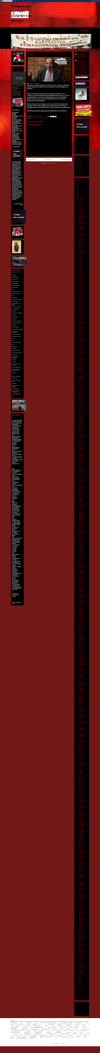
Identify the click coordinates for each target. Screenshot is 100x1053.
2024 (78, 184)
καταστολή (49, 1032)
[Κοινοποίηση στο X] (53, 116)
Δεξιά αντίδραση (63, 1022)
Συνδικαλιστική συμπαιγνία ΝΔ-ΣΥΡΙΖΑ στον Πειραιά (81, 621)
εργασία (35, 1030)
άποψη (17, 1025)
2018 (78, 196)
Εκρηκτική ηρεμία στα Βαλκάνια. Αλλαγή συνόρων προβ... (80, 500)
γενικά (54, 1029)
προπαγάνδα (78, 1035)
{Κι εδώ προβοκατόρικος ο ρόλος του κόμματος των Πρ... (81, 814)
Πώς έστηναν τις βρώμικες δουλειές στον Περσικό (81, 670)
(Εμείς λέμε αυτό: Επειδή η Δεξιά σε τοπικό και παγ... (81, 751)
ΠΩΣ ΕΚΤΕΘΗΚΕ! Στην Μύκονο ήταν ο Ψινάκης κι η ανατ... (81, 938)
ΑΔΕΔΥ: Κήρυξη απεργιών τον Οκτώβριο (81, 240)
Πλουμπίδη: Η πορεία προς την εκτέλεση (81, 971)
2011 (78, 998)
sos (22, 1022)
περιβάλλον (33, 1035)
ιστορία (65, 1030)
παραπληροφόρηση (18, 1035)
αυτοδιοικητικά (34, 1029)
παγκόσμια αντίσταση (52, 1033)
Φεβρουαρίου (81, 983)
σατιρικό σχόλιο (33, 1037)
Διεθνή (70, 1022)
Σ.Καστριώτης (77, 1024)
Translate (85, 78)
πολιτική (59, 1035)
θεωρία (58, 1030)
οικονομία (38, 1034)
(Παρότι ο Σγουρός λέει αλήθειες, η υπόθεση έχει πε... (81, 353)
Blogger (63, 1043)
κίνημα (71, 1030)
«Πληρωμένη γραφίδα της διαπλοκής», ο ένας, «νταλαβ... (81, 212)
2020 (78, 192)
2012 (78, 996)
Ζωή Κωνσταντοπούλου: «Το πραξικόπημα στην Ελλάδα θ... (81, 469)
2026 (78, 181)
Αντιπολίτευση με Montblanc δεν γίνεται (81, 299)
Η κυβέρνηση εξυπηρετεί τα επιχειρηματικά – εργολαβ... (81, 825)
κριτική (75, 1032)
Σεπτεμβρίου (80, 205)
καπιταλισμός (38, 118)
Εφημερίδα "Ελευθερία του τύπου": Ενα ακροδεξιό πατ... (81, 566)
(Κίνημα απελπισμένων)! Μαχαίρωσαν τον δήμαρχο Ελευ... (81, 385)
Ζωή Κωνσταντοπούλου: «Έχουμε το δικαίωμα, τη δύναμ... (81, 479)
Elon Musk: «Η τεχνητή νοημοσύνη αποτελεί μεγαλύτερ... (81, 896)
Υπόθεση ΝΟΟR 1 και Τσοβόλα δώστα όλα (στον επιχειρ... (81, 716)
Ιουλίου (79, 974)
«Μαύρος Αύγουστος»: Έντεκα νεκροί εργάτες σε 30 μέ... (81, 222)
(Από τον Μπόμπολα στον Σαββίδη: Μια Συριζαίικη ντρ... (81, 735)
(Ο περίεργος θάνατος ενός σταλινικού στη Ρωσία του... (81, 690)
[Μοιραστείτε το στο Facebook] (54, 116)
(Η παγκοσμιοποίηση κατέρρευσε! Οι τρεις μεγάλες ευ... (81, 709)
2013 (78, 994)
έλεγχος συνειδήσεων (27, 1025)
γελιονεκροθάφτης (45, 1029)
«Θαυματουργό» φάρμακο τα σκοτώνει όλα (81, 217)
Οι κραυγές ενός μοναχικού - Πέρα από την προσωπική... (81, 359)
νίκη (20, 1033)
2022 (78, 188)
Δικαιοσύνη (32, 118)
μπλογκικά (15, 1033)
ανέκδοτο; (60, 1025)
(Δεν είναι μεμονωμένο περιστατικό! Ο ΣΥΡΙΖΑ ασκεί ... (81, 317)
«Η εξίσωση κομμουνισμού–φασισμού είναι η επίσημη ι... (81, 808)
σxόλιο (12, 1037)
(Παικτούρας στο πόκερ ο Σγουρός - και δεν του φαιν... (81, 277)
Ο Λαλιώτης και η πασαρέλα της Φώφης (81, 272)
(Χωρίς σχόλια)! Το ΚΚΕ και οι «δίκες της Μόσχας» (81, 525)
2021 (78, 190)
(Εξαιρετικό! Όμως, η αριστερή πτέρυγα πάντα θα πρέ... (80, 492)
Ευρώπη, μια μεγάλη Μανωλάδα (80, 398)
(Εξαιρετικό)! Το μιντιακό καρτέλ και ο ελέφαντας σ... (81, 577)
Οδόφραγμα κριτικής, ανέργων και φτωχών (21, 13)
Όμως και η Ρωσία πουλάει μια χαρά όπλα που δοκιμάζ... (81, 531)
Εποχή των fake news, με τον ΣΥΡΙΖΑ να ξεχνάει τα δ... (81, 416)
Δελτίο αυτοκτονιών (52, 1022)
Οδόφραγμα (51, 1024)
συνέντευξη (56, 1037)
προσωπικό (85, 1035)
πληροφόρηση (43, 1035)
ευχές (48, 1030)
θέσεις (76, 172)
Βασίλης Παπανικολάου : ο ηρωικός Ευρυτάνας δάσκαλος (81, 610)
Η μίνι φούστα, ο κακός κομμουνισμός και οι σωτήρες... (81, 403)
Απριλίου (80, 979)
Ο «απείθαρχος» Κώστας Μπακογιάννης (81, 958)
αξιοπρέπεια (63, 1027)
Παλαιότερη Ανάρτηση (65, 159)
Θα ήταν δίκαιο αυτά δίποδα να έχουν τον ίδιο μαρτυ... (81, 858)
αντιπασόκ (25, 1027)
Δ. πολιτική (42, 1022)
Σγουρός (83, 1024)
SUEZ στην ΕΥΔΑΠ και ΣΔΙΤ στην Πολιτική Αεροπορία (80, 346)
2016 (78, 988)
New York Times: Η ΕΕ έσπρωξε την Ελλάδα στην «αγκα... (81, 462)
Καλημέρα (34, 1024)
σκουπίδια (48, 1037)
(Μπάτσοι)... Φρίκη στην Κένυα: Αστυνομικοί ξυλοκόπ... (81, 907)
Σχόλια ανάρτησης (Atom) (52, 163)
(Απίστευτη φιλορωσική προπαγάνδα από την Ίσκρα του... (81, 639)
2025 (78, 183)
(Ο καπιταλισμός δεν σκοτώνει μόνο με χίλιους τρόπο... (81, 246)
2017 (78, 197)
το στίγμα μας (78, 174)
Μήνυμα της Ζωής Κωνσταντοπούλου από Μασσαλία (81, 392)
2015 (78, 990)
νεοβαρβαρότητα (44, 118)
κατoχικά (27, 1032)
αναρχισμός (69, 1025)
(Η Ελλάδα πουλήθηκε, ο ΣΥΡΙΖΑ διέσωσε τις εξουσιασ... (81, 771)
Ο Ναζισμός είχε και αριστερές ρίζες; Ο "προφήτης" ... (81, 556)
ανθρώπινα (84, 1025)
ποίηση (52, 1035)
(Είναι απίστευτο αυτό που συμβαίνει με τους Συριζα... (81, 741)
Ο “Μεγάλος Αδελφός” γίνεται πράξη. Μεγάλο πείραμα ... (81, 364)
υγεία (12, 1038)
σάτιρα (18, 1037)
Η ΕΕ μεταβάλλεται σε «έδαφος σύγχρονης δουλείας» (81, 883)
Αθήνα (36, 1022)
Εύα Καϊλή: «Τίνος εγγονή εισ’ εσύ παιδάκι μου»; (81, 334)
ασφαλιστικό (25, 1029)
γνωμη (61, 1029)
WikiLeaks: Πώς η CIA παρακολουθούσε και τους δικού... (81, 590)
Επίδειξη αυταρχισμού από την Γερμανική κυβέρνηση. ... (81, 538)
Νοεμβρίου (80, 201)
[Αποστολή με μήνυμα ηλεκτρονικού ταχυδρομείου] (50, 116)
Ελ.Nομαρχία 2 (78, 163)
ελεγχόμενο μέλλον (18, 1030)
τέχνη (85, 1037)
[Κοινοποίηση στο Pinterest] (55, 116)
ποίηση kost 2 (78, 167)
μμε (81, 1032)
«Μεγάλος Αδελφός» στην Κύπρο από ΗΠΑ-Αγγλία (81, 778)
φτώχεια (32, 1038)
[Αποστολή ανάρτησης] (48, 116)
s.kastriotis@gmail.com (16, 69)
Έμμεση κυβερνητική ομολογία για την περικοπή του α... (81, 449)
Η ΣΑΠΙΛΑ (80, 605)
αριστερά (77, 165)
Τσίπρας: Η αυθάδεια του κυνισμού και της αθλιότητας (81, 945)
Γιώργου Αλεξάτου (34, 83)
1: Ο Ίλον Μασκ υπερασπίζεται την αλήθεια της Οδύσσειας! (82, 56)
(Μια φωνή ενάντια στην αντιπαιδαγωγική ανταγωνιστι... (81, 583)
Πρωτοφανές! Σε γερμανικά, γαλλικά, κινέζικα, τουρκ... (81, 652)
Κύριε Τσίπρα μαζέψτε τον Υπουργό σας (81, 746)
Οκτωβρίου (80, 203)
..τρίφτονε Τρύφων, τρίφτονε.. (80, 268)
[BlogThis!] (52, 116)
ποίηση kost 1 (78, 169)
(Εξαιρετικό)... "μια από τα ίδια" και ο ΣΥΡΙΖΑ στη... (81, 263)
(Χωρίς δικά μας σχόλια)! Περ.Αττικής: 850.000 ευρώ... (81, 702)
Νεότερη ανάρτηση (31, 159)
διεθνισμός (68, 1029)
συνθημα (73, 1037)
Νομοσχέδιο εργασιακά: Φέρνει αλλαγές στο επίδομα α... (81, 283)
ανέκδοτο (53, 1025)
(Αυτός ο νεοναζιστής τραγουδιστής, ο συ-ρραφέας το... (81, 722)
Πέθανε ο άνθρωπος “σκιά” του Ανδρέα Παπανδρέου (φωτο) (81, 952)
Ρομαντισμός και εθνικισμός (81, 474)
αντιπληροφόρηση (37, 1027)
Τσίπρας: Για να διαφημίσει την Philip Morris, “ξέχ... (81, 322)
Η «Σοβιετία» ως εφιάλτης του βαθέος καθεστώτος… (81, 615)
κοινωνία (68, 1032)
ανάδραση (47, 1025)
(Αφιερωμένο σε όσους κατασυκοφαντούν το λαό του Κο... (81, 252)
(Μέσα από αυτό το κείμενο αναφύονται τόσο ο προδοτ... (81, 443)
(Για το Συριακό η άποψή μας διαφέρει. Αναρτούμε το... (81, 676)
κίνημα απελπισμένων (82, 1030)
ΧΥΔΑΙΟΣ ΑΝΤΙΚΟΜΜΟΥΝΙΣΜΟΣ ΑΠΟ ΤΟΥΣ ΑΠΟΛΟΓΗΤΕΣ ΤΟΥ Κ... (81, 519)
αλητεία (36, 1025)
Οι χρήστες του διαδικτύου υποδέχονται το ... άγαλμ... (81, 572)
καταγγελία (38, 1032)
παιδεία (74, 1033)
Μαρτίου (80, 981)
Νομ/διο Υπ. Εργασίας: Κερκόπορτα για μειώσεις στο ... (81, 229)
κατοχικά (58, 1032)
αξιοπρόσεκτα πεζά (73, 1027)
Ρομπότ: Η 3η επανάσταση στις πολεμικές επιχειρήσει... (81, 513)
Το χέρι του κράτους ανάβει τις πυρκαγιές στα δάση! (81, 925)
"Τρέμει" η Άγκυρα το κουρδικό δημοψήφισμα (81, 820)
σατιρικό (24, 1037)
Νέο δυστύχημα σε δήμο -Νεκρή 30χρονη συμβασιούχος (81, 294)
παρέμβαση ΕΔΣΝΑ (81, 54)
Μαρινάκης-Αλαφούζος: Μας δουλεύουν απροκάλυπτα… (81, 371)
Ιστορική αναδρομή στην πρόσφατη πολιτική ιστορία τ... (80, 423)
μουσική (87, 1032)
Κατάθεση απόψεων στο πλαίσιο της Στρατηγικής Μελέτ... (81, 328)
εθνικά (75, 1029)
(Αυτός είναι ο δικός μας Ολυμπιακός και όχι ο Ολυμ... (81, 436)
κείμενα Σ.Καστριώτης (80, 156)
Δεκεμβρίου (80, 199)
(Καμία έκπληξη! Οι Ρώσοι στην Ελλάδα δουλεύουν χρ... (81, 890)
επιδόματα (28, 1030)
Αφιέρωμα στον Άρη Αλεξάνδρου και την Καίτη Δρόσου (81, 627)
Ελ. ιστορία (77, 158)
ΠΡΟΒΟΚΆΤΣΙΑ (60, 1024)
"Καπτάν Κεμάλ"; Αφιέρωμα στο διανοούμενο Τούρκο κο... (81, 912)
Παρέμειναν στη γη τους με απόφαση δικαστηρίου (81, 840)
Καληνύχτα (41, 1024)
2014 (78, 992)
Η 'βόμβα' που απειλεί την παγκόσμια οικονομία (81, 784)
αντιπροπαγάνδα (53, 1027)
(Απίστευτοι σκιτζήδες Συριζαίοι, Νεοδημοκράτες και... (81, 455)
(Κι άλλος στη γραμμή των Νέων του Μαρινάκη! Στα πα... (81, 684)
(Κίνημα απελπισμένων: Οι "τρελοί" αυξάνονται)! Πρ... (81, 340)
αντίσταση (14, 1027)
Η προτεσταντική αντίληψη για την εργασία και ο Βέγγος (81, 863)
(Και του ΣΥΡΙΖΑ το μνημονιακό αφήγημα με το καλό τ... (81, 853)
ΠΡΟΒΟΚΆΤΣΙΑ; (69, 1024)
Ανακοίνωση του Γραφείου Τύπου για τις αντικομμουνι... (81, 664)
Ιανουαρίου (80, 986)
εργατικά (41, 1030)
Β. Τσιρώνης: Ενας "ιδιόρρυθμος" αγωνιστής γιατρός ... (81, 918)
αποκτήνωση (84, 1027)
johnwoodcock (56, 1043)
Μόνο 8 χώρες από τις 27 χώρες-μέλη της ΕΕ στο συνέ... (81, 601)
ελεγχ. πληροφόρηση (85, 1029)
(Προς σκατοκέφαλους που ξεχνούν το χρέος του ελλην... (81, 729)
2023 (78, 186)
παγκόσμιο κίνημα (64, 1033)
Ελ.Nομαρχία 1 (78, 161)
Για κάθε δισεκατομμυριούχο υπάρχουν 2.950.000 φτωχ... (81, 544)
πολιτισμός (69, 1035)
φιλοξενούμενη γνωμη (21, 1038)
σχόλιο (78, 1037)
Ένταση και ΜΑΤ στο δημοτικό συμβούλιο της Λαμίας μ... (81, 596)
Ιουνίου (79, 976)
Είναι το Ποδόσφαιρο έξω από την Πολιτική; (81, 311)
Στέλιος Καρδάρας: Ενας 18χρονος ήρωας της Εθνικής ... (80, 846)
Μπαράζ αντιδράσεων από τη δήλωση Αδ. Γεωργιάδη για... (81, 965)
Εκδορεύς (13, 1024)
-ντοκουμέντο (14, 1022)
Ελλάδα (28, 1024)
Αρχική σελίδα (48, 159)
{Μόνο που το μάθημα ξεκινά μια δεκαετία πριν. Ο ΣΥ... (81, 486)
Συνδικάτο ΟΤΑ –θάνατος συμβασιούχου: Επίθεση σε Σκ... (81, 507)
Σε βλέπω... (80, 680)
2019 (78, 194)
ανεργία (77, 1025)
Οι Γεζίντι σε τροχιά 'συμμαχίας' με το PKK (81, 258)
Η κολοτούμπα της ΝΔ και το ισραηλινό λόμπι (81, 551)
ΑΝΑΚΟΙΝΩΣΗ (29, 1022)
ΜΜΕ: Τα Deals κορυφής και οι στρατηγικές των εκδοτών (81, 830)
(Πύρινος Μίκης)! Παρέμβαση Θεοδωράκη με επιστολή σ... (81, 378)
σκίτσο (41, 1037)
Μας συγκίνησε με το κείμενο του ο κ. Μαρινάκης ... (81, 789)
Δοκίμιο (86, 1022)
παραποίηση (26, 1035)
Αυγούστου (80, 208)
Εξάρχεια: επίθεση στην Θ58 (81, 901)
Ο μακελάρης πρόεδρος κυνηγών (80, 835)
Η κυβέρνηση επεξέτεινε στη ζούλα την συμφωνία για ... (81, 235)
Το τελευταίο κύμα (81, 60)
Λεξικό (46, 1024)
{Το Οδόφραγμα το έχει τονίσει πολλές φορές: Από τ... (81, 802)
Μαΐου (79, 978)
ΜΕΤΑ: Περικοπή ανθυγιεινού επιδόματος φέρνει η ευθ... (81, 658)
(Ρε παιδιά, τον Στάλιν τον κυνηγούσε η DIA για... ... (81, 696)
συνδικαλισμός (64, 1037)
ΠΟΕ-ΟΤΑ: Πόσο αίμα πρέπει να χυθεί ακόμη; (81, 288)
